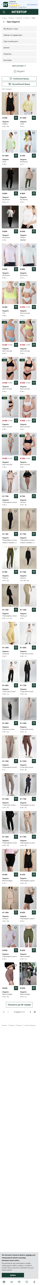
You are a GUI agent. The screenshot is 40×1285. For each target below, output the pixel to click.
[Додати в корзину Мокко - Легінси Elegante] (34, 496)
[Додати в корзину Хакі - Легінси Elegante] (16, 572)
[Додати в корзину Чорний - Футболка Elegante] (16, 193)
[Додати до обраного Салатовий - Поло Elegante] (15, 133)
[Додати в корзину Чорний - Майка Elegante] (16, 118)
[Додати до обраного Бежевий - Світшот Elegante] (15, 890)
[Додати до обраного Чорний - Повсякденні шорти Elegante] (33, 852)
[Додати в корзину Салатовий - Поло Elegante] (16, 156)
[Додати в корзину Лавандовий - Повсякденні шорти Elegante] (16, 950)
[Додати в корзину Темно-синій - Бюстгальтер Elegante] (16, 421)
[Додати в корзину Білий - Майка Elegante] (34, 231)
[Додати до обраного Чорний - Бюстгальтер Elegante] (15, 360)
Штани (6, 47)
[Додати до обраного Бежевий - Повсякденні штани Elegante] (33, 814)
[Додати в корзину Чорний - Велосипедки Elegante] (16, 875)
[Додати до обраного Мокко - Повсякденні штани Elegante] (15, 473)
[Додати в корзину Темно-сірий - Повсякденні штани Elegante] (34, 799)
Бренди (11, 18)
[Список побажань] (27, 1282)
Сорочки (7, 54)
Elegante (19, 18)
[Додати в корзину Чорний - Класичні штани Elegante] (16, 723)
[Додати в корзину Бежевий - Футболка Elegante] (34, 156)
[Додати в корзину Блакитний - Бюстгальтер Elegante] (16, 345)
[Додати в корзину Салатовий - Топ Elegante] (16, 307)
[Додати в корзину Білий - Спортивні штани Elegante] (34, 648)
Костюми (8, 60)
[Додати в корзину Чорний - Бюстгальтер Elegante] (16, 383)
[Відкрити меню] (11, 1282)
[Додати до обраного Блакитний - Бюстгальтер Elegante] (15, 322)
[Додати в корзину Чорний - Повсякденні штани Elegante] (16, 534)
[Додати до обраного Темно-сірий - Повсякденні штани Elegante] (33, 776)
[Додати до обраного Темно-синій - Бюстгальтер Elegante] (15, 398)
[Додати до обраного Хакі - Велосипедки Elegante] (33, 927)
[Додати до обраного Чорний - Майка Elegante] (15, 95)
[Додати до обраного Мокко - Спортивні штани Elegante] (33, 738)
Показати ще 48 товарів (19, 1005)
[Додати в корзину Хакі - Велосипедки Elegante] (34, 950)
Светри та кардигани (13, 35)
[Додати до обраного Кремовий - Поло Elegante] (33, 95)
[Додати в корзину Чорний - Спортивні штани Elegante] (16, 685)
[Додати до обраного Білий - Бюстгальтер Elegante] (33, 284)
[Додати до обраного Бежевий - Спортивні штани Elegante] (33, 700)
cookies (29, 1255)
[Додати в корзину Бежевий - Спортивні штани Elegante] (34, 723)
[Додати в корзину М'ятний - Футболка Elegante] (34, 269)
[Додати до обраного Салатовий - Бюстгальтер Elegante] (33, 322)
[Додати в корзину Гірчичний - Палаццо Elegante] (34, 610)
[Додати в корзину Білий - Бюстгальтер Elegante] (34, 307)
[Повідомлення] (34, 12)
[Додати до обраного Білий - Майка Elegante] (33, 208)
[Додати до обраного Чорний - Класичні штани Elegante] (15, 700)
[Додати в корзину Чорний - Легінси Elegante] (34, 572)
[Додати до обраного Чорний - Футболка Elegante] (15, 171)
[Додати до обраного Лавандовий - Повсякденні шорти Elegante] (15, 927)
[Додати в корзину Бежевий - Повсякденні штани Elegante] (34, 837)
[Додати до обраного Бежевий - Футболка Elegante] (33, 133)
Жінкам (27, 18)
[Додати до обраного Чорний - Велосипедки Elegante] (15, 852)
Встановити (32, 4)
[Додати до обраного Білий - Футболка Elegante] (15, 208)
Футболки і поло (11, 29)
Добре (13, 1275)
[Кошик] (19, 1282)
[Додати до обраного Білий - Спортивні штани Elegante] (33, 625)
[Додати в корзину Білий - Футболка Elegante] (16, 231)
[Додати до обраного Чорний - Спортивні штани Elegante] (15, 663)
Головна (4, 18)
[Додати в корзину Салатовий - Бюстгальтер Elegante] (34, 345)
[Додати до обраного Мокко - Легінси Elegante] (33, 473)
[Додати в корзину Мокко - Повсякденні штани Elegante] (16, 496)
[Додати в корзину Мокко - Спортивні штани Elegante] (34, 761)
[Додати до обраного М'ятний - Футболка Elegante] (33, 246)
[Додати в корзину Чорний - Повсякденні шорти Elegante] (34, 875)
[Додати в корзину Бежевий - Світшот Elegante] (16, 912)
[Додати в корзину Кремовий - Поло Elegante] (34, 118)
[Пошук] (4, 12)
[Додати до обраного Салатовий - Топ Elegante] (15, 284)
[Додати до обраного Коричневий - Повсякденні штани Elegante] (15, 738)
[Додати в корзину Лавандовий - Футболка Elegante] (16, 269)
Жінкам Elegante (30, 1025)
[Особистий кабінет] (34, 1282)
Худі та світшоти (11, 41)
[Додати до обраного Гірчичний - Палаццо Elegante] (33, 587)
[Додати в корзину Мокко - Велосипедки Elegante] (16, 988)
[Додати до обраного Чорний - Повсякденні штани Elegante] (15, 511)
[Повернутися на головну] (19, 12)
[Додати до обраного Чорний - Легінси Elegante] (33, 549)
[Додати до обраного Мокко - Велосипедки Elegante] (15, 965)
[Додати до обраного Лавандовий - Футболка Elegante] (15, 246)
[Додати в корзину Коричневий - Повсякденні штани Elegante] (16, 761)
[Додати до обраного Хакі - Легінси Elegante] (15, 549)
